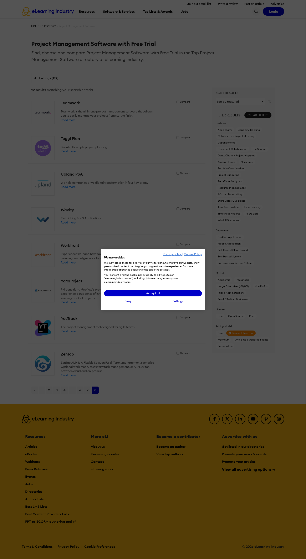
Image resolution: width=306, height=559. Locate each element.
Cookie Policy (193, 254)
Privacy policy (172, 254)
